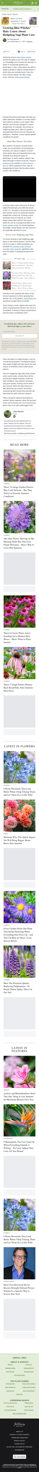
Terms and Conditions (19, 1437)
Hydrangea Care (10, 1383)
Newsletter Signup (10, 1368)
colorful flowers (24, 77)
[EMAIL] (14, 416)
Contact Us (29, 1364)
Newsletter (32, 51)
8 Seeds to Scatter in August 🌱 (22, 8)
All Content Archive (19, 1375)
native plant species (23, 57)
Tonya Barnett (14, 39)
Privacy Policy (19, 1441)
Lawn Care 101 (29, 1406)
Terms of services (22, 341)
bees (24, 230)
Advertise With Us (29, 1368)
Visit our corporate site (30, 1465)
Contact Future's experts (19, 1434)
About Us (10, 1364)
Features (29, 41)
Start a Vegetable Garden (19, 1413)
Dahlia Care (19, 1394)
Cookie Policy (19, 1444)
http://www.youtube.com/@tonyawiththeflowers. (19, 433)
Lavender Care (10, 1391)
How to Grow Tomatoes (28, 1383)
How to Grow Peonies (29, 1391)
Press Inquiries (10, 1371)
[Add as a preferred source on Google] (19, 1457)
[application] (19, 187)
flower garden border (10, 225)
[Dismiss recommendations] (36, 14)
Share (7, 51)
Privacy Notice (17, 343)
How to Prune (10, 1406)
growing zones (8, 163)
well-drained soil (30, 298)
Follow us (22, 51)
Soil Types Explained (10, 1410)
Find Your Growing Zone (10, 1403)
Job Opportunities (29, 1371)
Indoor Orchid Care (10, 1387)
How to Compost (28, 1410)
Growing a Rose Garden (28, 1387)
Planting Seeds (29, 1403)
